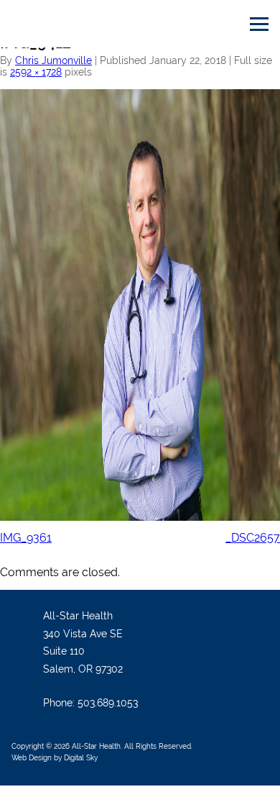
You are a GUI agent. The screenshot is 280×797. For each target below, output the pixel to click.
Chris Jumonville (53, 60)
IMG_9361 (26, 538)
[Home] (82, 24)
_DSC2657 (252, 538)
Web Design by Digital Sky (54, 758)
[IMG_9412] (140, 94)
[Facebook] (256, 619)
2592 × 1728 (36, 72)
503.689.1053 (108, 703)
